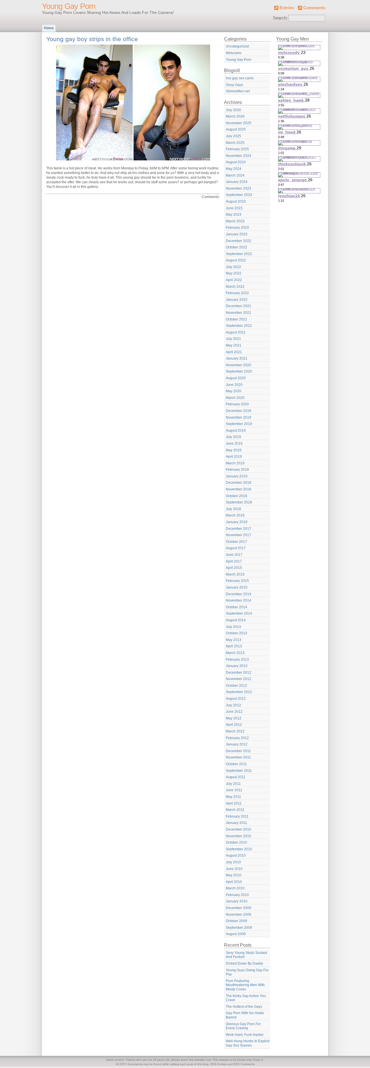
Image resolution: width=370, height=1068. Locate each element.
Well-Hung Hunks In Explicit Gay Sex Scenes (247, 1043)
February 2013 (237, 659)
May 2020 (233, 391)
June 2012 (234, 712)
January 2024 (236, 182)
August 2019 (236, 430)
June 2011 (234, 790)
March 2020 (235, 398)
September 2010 (239, 849)
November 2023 (238, 188)
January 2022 (236, 300)
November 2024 (238, 156)
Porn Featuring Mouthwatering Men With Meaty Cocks (245, 985)
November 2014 (238, 600)
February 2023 (237, 228)
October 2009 (236, 921)
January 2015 (236, 587)
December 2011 (238, 751)
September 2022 (239, 254)
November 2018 (238, 489)
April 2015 (234, 568)
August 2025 (236, 129)
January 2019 (236, 476)
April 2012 (234, 725)
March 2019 (235, 463)
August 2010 (236, 855)
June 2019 (234, 444)
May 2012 (233, 718)
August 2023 (236, 201)
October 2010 (236, 842)
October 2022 (236, 247)
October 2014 (236, 607)
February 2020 (237, 404)
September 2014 (239, 613)
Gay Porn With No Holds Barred (245, 1015)
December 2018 (238, 483)
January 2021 (236, 358)
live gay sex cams (240, 78)
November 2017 (238, 535)
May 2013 (233, 640)
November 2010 (238, 836)
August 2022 (236, 260)
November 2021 (238, 313)
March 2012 (235, 731)
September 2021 (239, 326)
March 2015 (235, 574)
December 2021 (238, 306)
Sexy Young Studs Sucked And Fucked (246, 955)
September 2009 (239, 928)
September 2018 (239, 502)
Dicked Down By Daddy (244, 963)
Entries (287, 8)
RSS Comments (244, 1064)
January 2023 (236, 234)
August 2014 (236, 620)
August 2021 (236, 332)
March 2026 (235, 116)
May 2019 (233, 450)
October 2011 (236, 764)
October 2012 (236, 686)
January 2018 (236, 522)
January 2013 (236, 666)
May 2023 (233, 214)
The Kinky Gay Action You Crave (246, 998)
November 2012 (238, 679)
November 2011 (238, 757)
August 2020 (236, 378)
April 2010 (234, 882)
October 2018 (236, 496)
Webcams (233, 53)
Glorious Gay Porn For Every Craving (243, 1026)
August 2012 (236, 699)
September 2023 (239, 195)
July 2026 (233, 110)
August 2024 (236, 162)
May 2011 (233, 797)
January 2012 (236, 744)
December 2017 (238, 529)
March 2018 (235, 515)
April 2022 (234, 280)
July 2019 (233, 437)
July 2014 (233, 627)
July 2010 (233, 862)
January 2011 (236, 823)
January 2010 (236, 901)
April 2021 (234, 352)
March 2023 (235, 221)
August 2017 (236, 548)
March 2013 (235, 653)
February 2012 (237, 738)
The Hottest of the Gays (244, 1007)
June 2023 (234, 208)
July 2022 (233, 267)
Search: (280, 18)
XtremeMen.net (238, 91)
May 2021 (233, 345)
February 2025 (237, 149)
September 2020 (239, 371)
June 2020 (234, 385)
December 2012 (238, 673)
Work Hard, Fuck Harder (245, 1035)
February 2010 (237, 895)
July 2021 (233, 339)
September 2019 (239, 424)
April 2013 (234, 646)
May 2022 (233, 273)
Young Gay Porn (68, 6)
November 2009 (238, 915)
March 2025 (235, 143)
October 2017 (236, 542)
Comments (314, 8)
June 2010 (234, 869)
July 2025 (233, 136)
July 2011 (233, 784)
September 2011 (239, 771)
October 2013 (236, 633)
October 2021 (236, 319)
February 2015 (237, 581)
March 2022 (235, 287)
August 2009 (236, 934)
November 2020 (238, 365)
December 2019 (238, 411)
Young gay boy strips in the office (92, 39)
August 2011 (235, 777)
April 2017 (234, 561)
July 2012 (233, 705)
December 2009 (238, 908)
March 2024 (235, 175)
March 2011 (235, 810)
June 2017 (234, 555)
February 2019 (237, 470)
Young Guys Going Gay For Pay (247, 972)
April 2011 (234, 803)
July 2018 (233, 509)
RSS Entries (218, 1064)
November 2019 (238, 417)
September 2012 (239, 692)
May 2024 (233, 169)
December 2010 (238, 829)
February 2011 (237, 816)
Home (49, 28)
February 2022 (237, 293)
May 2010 (233, 875)
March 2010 (235, 888)
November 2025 (238, 123)
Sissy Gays (234, 85)
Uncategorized (237, 46)
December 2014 (238, 594)
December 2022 (238, 241)
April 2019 (234, 457)
